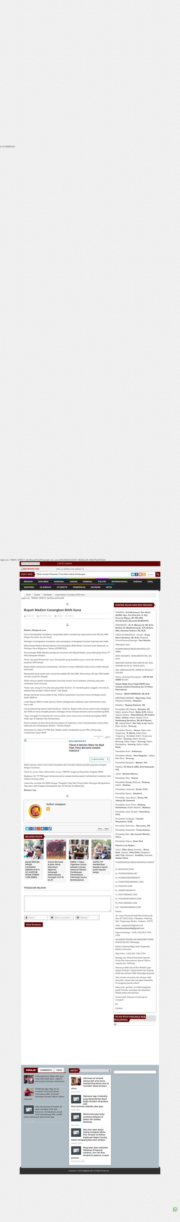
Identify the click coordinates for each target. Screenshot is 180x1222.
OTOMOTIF (62, 587)
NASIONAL (59, 581)
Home (28, 595)
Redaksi (28, 581)
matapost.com (87, 1171)
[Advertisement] (84, 53)
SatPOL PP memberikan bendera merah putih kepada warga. (100, 867)
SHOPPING (29, 587)
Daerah (37, 595)
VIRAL (150, 581)
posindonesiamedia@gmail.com (129, 928)
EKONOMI (95, 587)
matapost (30, 616)
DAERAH (68, 564)
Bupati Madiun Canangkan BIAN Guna (52, 610)
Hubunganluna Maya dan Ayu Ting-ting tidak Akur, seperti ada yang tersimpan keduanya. (50, 1079)
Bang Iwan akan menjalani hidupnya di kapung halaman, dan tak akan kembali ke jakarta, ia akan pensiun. (90, 1152)
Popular (31, 1070)
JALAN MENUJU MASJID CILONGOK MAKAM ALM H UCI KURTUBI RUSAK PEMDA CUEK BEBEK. (32, 869)
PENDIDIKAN (79, 587)
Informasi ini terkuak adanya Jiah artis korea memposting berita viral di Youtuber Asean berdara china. (90, 1083)
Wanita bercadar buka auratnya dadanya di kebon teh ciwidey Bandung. (93, 1118)
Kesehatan (48, 595)
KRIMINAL (88, 581)
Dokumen (43, 581)
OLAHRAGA (45, 587)
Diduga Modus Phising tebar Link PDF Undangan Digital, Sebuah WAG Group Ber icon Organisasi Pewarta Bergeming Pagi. (107, 569)
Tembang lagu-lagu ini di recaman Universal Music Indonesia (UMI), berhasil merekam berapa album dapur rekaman (44, 1094)
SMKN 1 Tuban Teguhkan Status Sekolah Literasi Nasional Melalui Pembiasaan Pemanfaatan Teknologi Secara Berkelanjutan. (78, 871)
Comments (46, 1070)
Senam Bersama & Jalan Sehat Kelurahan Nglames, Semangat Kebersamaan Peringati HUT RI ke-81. (56, 871)
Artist (74, 1070)
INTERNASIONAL (120, 581)
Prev (100, 829)
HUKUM (73, 581)
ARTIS (60, 564)
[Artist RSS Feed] (109, 1071)
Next (106, 829)
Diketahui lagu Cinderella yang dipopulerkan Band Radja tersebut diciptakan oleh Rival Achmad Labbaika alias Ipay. (89, 1101)
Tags (59, 1070)
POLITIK (102, 581)
